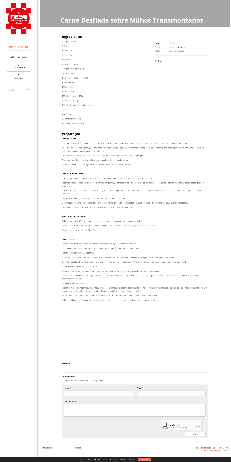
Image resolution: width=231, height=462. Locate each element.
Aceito (144, 460)
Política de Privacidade (210, 451)
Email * (140, 388)
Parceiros (19, 78)
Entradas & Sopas (177, 47)
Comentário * (70, 401)
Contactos (224, 451)
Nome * (67, 388)
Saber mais (132, 459)
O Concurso (19, 67)
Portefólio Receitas (18, 47)
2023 (171, 43)
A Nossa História (18, 57)
